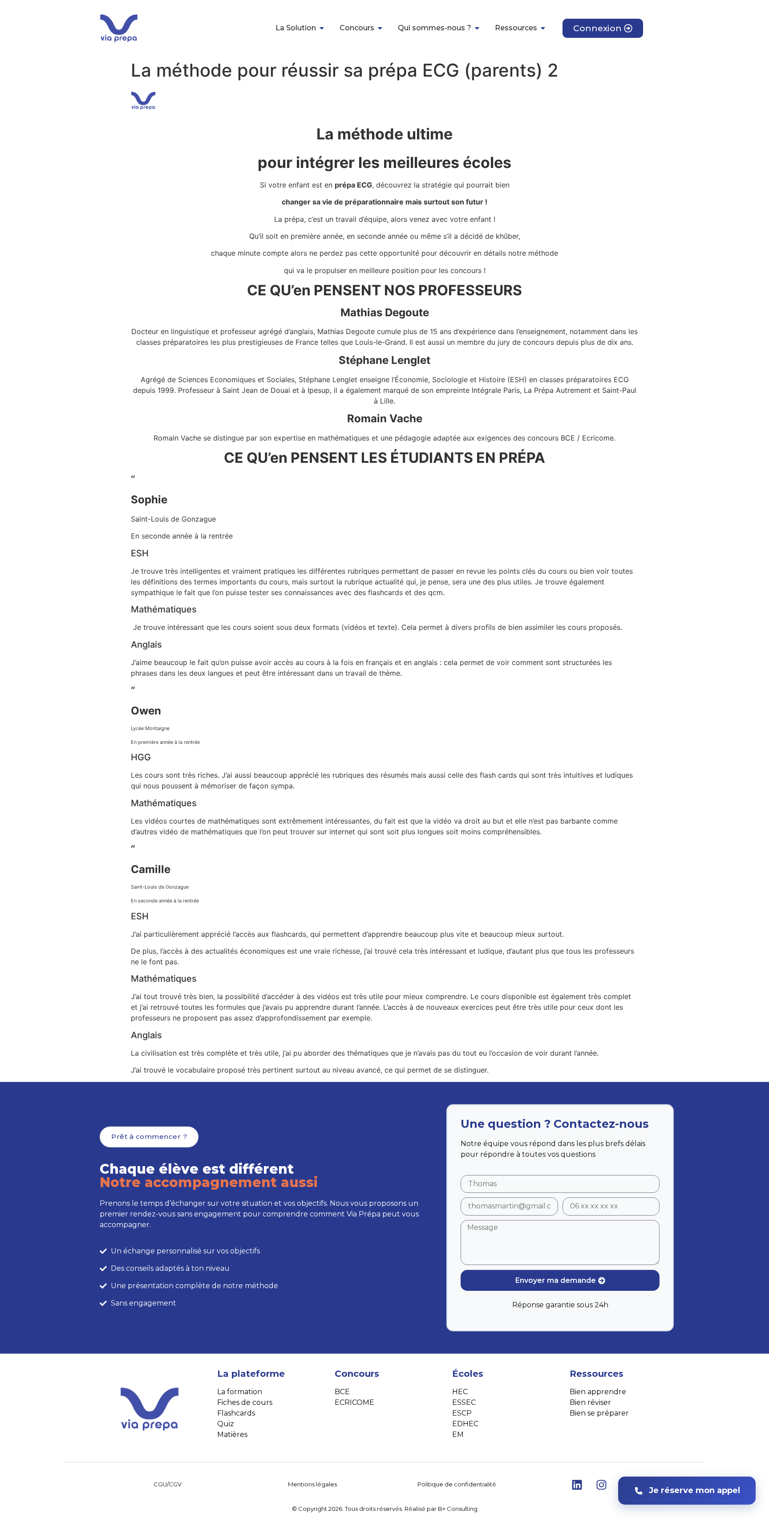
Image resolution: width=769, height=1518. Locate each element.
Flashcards (236, 1413)
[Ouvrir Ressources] (542, 28)
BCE (342, 1391)
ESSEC (464, 1402)
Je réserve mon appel (694, 1490)
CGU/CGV (168, 1484)
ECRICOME (354, 1402)
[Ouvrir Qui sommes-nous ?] (477, 28)
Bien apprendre (598, 1391)
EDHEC (465, 1424)
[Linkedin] (577, 1484)
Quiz (225, 1424)
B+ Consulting (458, 1508)
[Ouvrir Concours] (380, 28)
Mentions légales (312, 1484)
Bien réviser (590, 1402)
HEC (460, 1391)
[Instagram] (602, 1484)
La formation (239, 1391)
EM (458, 1434)
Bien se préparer (599, 1413)
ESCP (462, 1413)
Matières (232, 1434)
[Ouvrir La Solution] (321, 28)
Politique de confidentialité (456, 1484)
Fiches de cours (244, 1402)
